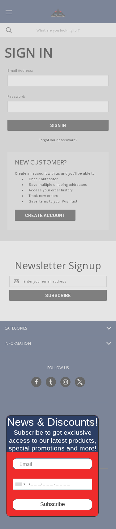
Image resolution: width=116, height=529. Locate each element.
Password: (16, 96)
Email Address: (20, 70)
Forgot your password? (58, 140)
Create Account (45, 215)
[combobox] (20, 484)
